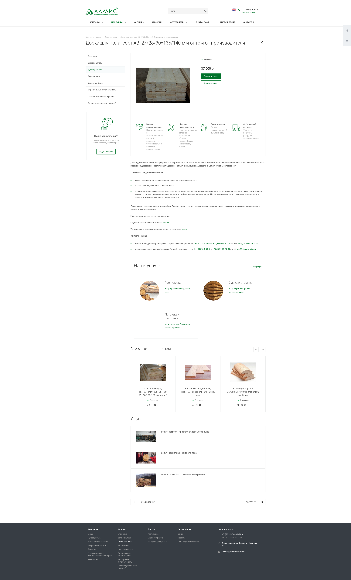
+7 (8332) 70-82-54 (203, 243)
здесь (184, 229)
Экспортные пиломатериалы (101, 96)
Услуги (138, 22)
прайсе (166, 222)
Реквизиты (93, 559)
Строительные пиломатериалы (102, 90)
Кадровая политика (97, 545)
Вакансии (157, 22)
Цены (180, 534)
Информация (184, 529)
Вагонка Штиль (95, 63)
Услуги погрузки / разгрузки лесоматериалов (185, 431)
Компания (95, 22)
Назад (256, 349)
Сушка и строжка (241, 282)
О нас (90, 534)
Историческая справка (98, 542)
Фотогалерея (177, 22)
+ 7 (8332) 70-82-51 (250, 9)
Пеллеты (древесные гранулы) (102, 103)
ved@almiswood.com (246, 249)
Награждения (227, 22)
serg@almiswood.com (248, 243)
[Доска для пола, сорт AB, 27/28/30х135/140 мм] (163, 85)
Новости (181, 538)
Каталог (122, 529)
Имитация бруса (95, 83)
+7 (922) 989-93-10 (221, 243)
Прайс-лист (203, 22)
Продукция (117, 22)
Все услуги (257, 266)
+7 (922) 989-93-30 (221, 249)
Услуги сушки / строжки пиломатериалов (183, 474)
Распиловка (173, 282)
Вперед (262, 349)
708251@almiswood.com (233, 551)
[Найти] (205, 11)
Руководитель (94, 538)
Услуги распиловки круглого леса (179, 452)
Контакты (248, 22)
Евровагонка (94, 76)
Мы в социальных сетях (188, 542)
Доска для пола (95, 70)
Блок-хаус (92, 56)
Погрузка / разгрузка (172, 316)
